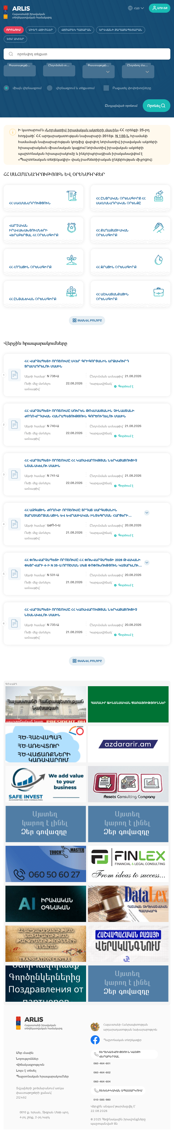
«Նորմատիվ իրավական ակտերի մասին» (82, 130)
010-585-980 (102, 1099)
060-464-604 (102, 1081)
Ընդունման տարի (60, 65)
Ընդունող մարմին (139, 65)
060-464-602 (102, 1072)
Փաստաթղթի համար (20, 65)
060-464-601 (102, 1063)
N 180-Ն (122, 136)
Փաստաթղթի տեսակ (99, 65)
